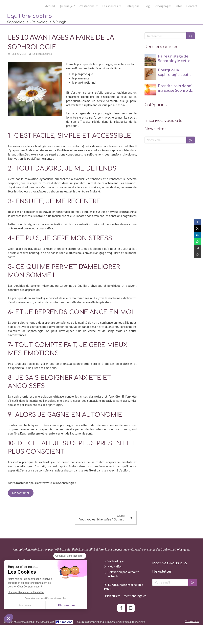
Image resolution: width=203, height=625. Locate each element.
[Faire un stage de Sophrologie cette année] (150, 60)
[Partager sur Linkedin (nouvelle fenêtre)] (197, 235)
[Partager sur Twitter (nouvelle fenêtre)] (197, 228)
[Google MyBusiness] (131, 608)
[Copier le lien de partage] (197, 254)
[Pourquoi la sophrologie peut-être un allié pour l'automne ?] (150, 74)
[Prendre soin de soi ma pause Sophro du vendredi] (150, 89)
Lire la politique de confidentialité (26, 592)
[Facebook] (121, 608)
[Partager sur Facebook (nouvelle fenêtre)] (197, 222)
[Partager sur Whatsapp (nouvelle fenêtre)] (197, 241)
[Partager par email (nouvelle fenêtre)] (197, 248)
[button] (8, 618)
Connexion (192, 621)
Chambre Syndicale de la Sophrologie (125, 621)
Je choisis (25, 605)
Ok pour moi (66, 605)
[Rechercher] (190, 35)
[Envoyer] (190, 140)
